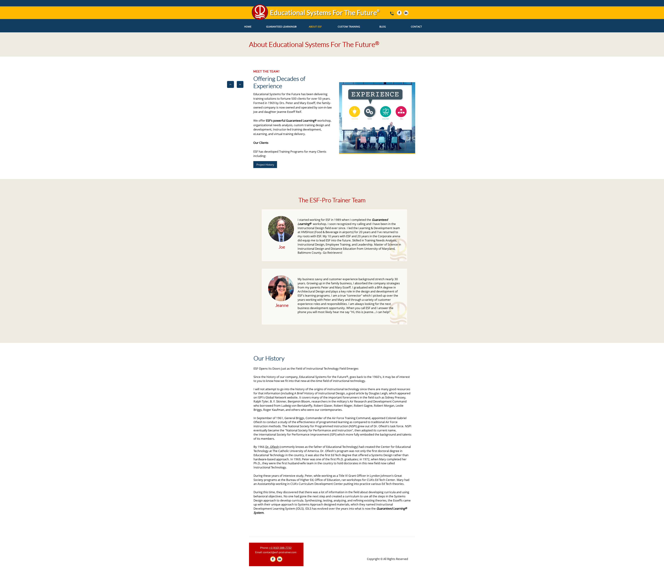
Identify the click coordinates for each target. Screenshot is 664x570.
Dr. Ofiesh (272, 447)
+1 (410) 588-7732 (280, 547)
